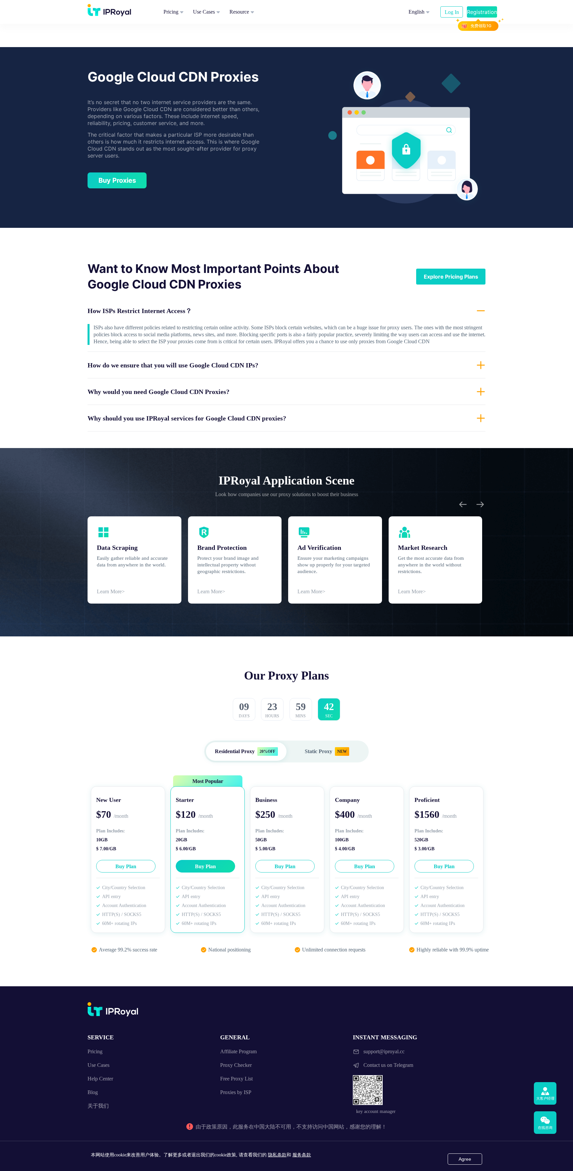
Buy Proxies (117, 180)
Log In (452, 12)
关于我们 (98, 1106)
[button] (286, 310)
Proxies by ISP (235, 1092)
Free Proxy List (236, 1078)
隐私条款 (277, 1154)
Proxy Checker (236, 1065)
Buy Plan (125, 866)
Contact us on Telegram (388, 1065)
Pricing (170, 12)
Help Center (100, 1078)
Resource (239, 12)
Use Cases (204, 12)
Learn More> (111, 591)
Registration (482, 12)
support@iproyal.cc (384, 1051)
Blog (93, 1092)
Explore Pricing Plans (451, 276)
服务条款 (301, 1154)
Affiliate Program (238, 1051)
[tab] (286, 310)
